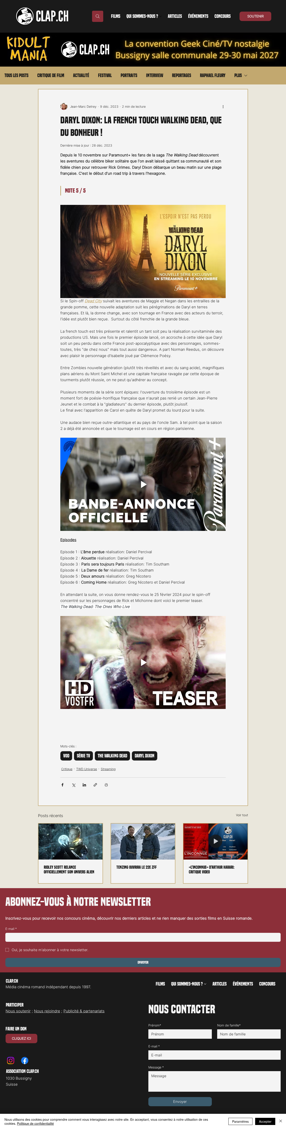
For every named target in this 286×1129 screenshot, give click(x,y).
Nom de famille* (229, 1025)
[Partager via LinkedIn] (84, 785)
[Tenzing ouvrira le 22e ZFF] (143, 842)
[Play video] (143, 484)
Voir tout (242, 815)
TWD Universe (86, 769)
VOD (66, 756)
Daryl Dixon (144, 756)
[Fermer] (280, 1121)
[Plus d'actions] (223, 106)
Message (156, 1067)
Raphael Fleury (212, 75)
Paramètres (240, 1121)
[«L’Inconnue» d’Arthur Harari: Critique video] (215, 842)
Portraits (129, 75)
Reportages (181, 75)
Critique (66, 769)
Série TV (83, 756)
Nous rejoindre (47, 1011)
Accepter (265, 1121)
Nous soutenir (18, 1011)
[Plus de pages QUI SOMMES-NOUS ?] (160, 16)
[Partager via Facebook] (62, 785)
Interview (154, 75)
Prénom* (154, 1025)
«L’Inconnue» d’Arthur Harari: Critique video (212, 869)
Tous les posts (16, 75)
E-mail (11, 929)
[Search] (97, 16)
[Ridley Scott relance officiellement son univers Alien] (70, 842)
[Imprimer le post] (106, 785)
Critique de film (50, 75)
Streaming (108, 769)
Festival (105, 75)
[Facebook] (24, 1060)
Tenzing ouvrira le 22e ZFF (136, 867)
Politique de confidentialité (35, 1123)
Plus (238, 75)
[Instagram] (10, 1060)
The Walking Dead (112, 756)
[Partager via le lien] (95, 785)
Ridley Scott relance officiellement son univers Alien (69, 869)
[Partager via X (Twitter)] (73, 785)
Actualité (81, 75)
